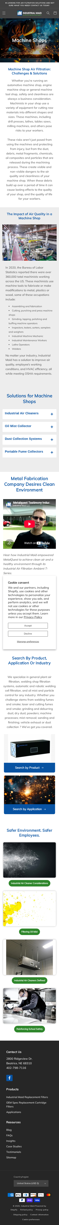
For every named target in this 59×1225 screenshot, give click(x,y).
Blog (9, 1129)
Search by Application (27, 809)
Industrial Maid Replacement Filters (27, 1097)
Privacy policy (42, 1210)
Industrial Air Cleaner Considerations (29, 883)
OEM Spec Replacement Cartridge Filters (26, 1104)
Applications (13, 1112)
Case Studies (14, 1146)
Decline (28, 633)
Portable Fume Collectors (24, 451)
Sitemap (11, 1157)
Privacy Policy (33, 617)
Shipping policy (20, 1214)
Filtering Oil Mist (29, 931)
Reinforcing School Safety (30, 1029)
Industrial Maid (28, 1206)
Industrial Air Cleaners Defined (29, 980)
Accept (28, 625)
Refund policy (26, 1210)
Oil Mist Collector (18, 426)
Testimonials (13, 1151)
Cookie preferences (31, 1219)
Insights (10, 1140)
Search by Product (27, 767)
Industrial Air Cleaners (22, 413)
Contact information (39, 1214)
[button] (3, 13)
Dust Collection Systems (23, 438)
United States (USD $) (28, 1183)
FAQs (9, 1135)
